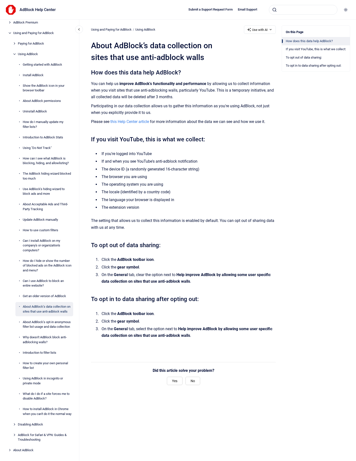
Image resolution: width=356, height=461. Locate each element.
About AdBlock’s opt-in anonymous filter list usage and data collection (47, 324)
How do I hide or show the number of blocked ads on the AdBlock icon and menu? (47, 265)
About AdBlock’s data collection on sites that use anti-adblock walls (46, 309)
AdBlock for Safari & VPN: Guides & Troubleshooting (42, 437)
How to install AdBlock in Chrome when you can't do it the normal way (47, 411)
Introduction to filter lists (39, 352)
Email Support (247, 9)
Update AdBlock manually (40, 219)
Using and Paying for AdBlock (33, 33)
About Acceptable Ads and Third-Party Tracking (45, 206)
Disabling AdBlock (30, 424)
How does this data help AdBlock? (309, 41)
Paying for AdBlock (31, 43)
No (193, 381)
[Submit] (274, 10)
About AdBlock (23, 450)
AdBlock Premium (25, 22)
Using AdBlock (28, 54)
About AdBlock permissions (42, 101)
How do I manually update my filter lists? (43, 124)
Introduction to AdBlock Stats (43, 137)
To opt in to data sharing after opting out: (313, 65)
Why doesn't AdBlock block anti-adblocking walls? (45, 339)
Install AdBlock (33, 75)
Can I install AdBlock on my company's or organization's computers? (41, 245)
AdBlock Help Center (38, 9)
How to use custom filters (40, 230)
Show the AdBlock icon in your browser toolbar (43, 88)
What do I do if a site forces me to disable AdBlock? (46, 396)
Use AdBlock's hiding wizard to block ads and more (44, 191)
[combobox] (303, 9)
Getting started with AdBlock (42, 64)
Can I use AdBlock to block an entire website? (43, 283)
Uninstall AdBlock (35, 111)
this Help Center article (129, 121)
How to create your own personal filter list (45, 365)
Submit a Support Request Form (210, 9)
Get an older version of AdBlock (44, 296)
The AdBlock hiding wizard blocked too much (47, 176)
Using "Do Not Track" (37, 148)
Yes (174, 381)
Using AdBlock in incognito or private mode (43, 380)
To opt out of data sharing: (304, 57)
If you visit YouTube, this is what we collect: (316, 49)
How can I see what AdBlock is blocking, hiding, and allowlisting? (46, 161)
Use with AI (260, 30)
